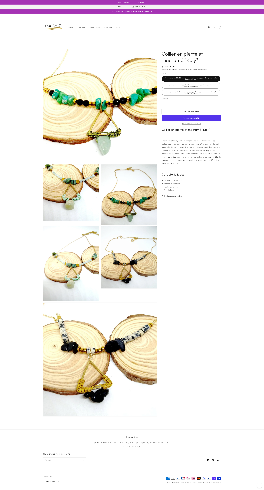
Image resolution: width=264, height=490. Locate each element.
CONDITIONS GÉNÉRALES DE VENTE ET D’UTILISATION (116, 443)
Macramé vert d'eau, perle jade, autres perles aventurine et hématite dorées (191, 92)
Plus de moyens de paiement (191, 124)
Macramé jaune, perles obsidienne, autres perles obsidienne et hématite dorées (191, 85)
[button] (209, 27)
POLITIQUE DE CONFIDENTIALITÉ (154, 443)
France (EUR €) (50, 481)
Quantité (165, 99)
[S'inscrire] (83, 460)
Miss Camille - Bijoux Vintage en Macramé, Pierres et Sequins (190, 482)
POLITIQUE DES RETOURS (132, 447)
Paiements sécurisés (215, 482)
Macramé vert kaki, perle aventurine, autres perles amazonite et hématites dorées (191, 79)
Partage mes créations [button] (173, 196)
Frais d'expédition (178, 69)
